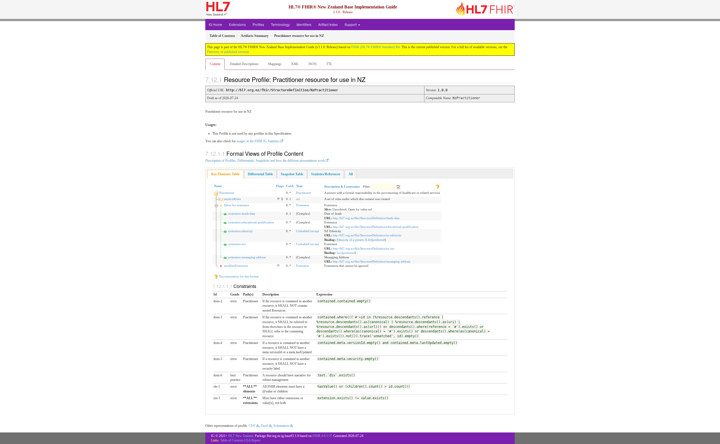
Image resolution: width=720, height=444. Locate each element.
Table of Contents (232, 440)
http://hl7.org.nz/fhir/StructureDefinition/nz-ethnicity (367, 235)
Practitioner (226, 192)
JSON (312, 64)
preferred (379, 239)
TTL (329, 64)
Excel (264, 426)
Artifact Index (328, 24)
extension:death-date (241, 213)
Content (215, 64)
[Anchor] (370, 79)
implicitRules (232, 199)
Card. (290, 186)
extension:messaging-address (247, 257)
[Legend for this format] (437, 186)
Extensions (237, 24)
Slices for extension (236, 205)
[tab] (225, 174)
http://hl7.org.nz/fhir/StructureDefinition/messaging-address (371, 261)
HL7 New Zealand (240, 436)
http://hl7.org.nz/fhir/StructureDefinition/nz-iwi (363, 248)
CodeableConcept (307, 231)
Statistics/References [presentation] (325, 174)
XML (295, 64)
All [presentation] (350, 174)
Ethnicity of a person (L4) (354, 239)
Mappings (275, 64)
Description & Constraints (342, 186)
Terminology (280, 24)
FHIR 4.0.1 (320, 436)
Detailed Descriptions (244, 64)
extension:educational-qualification (251, 222)
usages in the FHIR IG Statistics (258, 141)
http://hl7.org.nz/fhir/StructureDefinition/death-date (366, 218)
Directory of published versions (228, 52)
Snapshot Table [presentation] (292, 174)
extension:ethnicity (240, 231)
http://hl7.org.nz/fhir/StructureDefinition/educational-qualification (375, 226)
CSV (252, 426)
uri (298, 199)
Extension (302, 205)
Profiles (258, 24)
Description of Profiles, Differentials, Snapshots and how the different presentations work (265, 161)
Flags (280, 186)
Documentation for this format (238, 276)
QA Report (253, 440)
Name (218, 186)
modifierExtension (236, 265)
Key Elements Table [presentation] (225, 174)
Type (299, 186)
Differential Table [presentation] (260, 174)
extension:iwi (237, 244)
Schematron (281, 426)
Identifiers (303, 24)
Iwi (339, 252)
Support (351, 24)
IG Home (215, 24)
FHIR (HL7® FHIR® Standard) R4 (375, 47)
